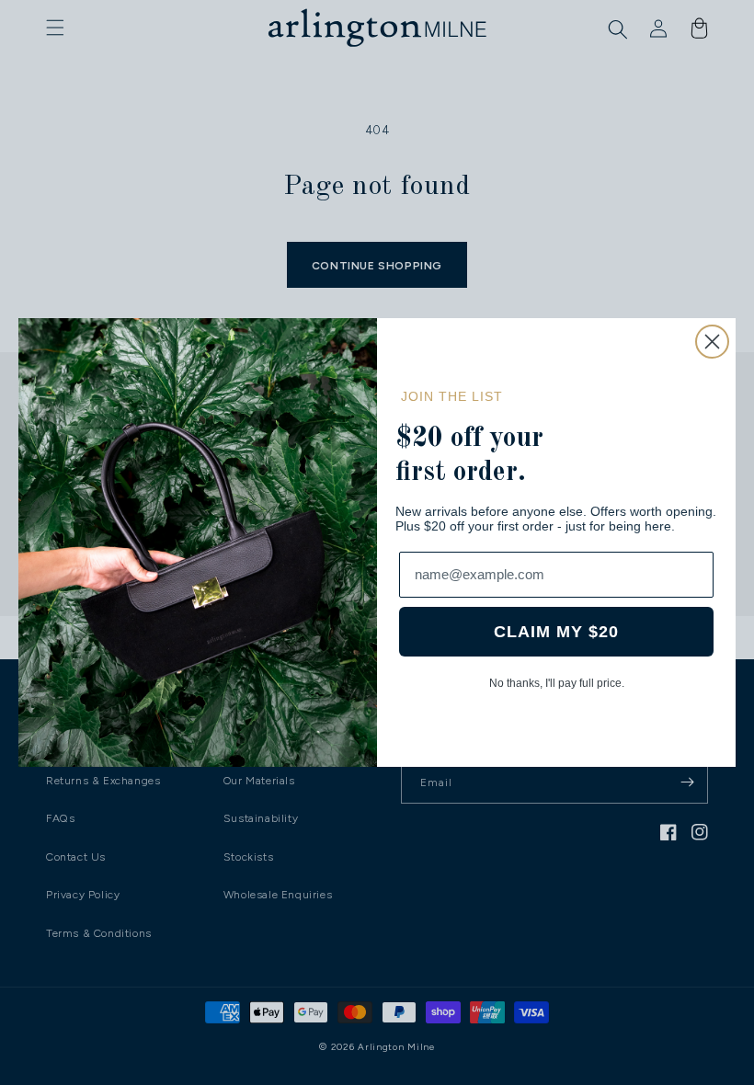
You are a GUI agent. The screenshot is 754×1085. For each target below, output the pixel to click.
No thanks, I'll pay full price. (556, 683)
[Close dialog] (712, 342)
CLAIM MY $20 (556, 631)
